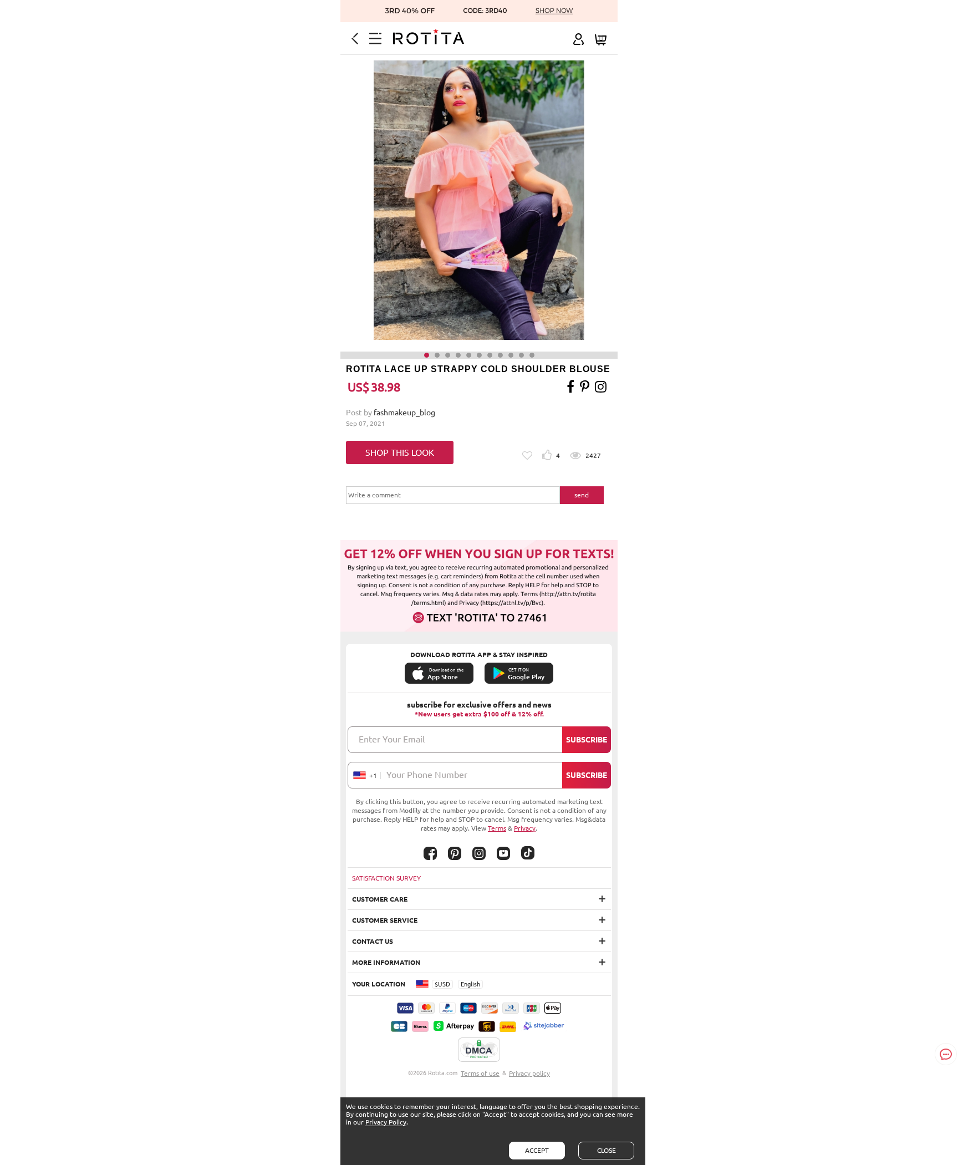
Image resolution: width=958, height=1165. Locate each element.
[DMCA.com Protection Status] (479, 1050)
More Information (386, 962)
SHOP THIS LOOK (399, 452)
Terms (497, 828)
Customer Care (379, 899)
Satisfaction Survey (386, 878)
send (581, 494)
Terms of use (480, 1073)
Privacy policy (529, 1073)
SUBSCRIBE (586, 739)
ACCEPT (537, 1150)
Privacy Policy (385, 1122)
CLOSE (606, 1150)
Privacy (525, 828)
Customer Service (384, 920)
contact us (372, 941)
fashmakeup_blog (404, 412)
